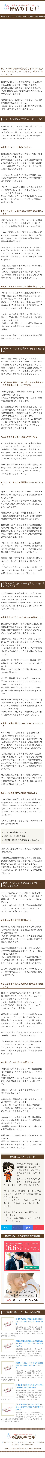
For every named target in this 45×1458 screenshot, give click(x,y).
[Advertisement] (22, 42)
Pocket (38, 1228)
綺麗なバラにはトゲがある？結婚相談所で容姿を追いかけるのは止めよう (29, 1365)
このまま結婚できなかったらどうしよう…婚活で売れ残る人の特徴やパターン (29, 1406)
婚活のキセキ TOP (8, 17)
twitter (6, 1228)
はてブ (27, 1228)
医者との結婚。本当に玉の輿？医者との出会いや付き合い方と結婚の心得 (29, 1321)
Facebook (17, 1228)
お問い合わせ (28, 1444)
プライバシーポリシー (28, 1442)
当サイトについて (9, 1442)
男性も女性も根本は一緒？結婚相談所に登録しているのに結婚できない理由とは (29, 1343)
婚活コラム (22, 17)
